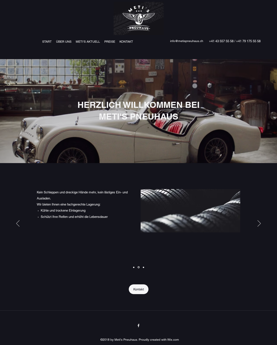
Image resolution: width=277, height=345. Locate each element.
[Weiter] (259, 223)
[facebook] (138, 325)
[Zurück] (17, 223)
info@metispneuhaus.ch (186, 41)
